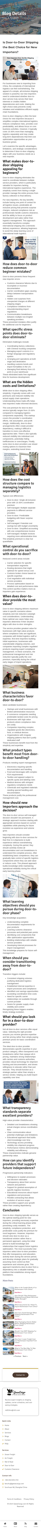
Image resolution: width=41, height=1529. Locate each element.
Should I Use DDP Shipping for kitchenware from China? (25, 1332)
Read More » (18, 1292)
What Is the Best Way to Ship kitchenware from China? (25, 1349)
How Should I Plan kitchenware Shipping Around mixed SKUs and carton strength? (26, 1297)
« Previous (17, 1356)
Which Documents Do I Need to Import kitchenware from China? (26, 1305)
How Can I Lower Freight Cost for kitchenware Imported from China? (26, 1340)
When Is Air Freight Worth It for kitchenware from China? (26, 1288)
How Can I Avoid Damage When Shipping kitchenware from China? (26, 1314)
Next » (25, 1356)
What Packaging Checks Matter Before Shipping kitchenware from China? (25, 1323)
